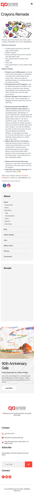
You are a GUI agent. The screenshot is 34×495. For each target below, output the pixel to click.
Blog (5, 229)
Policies (6, 251)
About (6, 202)
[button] (31, 3)
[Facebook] (6, 476)
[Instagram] (3, 476)
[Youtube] (10, 476)
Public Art (7, 221)
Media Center (8, 246)
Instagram (5, 178)
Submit (28, 464)
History (7, 207)
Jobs (5, 240)
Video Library (8, 224)
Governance (8, 256)
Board (7, 218)
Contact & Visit (9, 205)
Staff (6, 213)
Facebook (24, 175)
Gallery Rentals (9, 235)
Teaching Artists (9, 216)
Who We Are (8, 210)
